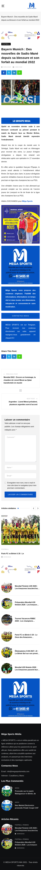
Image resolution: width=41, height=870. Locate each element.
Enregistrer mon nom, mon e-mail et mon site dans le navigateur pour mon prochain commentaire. (21, 485)
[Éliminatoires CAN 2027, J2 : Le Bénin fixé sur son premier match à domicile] (6, 652)
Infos (17, 788)
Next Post (31, 398)
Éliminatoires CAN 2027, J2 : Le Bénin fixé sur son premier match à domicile (27, 653)
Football (5, 549)
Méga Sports (27, 201)
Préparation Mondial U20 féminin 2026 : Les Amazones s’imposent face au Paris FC (27, 604)
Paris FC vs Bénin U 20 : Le (12, 553)
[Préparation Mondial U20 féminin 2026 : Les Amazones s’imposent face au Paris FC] (6, 603)
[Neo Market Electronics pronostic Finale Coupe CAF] (6, 805)
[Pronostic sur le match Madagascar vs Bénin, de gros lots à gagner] (6, 791)
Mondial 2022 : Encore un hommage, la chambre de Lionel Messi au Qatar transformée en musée (20, 380)
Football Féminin (22, 825)
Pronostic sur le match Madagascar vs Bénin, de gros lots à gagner (25, 793)
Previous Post (12, 374)
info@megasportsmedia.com (18, 771)
